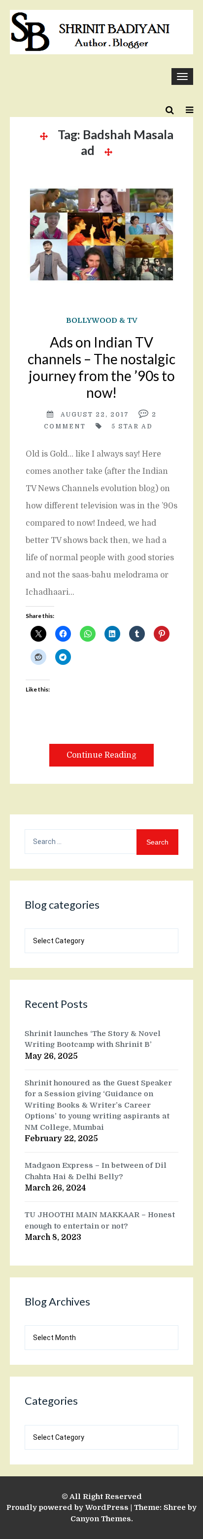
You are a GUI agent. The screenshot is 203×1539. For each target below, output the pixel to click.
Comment (65, 426)
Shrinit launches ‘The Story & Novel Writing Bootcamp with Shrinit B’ (93, 1039)
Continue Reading (101, 755)
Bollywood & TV (101, 320)
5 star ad (132, 426)
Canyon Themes (100, 1518)
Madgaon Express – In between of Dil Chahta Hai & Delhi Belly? (96, 1171)
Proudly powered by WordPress (67, 1507)
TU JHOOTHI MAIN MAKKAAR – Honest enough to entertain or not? (100, 1220)
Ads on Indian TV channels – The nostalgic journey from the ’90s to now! (101, 367)
